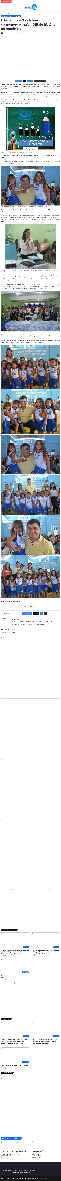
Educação (11, 16)
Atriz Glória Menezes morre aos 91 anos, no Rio (14, 1066)
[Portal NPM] (30, 7)
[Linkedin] (41, 613)
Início (3, 13)
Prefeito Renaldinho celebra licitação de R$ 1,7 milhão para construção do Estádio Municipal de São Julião (15, 952)
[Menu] (2, 7)
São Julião (17, 16)
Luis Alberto (6, 32)
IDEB (26, 607)
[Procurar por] (59, 7)
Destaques (7, 13)
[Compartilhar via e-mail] (45, 613)
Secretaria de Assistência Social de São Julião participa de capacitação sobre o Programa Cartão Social (46, 952)
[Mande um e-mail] (9, 32)
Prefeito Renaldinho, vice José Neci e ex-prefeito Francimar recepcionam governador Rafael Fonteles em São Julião (38, 1153)
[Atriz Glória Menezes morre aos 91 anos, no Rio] (22, 1145)
